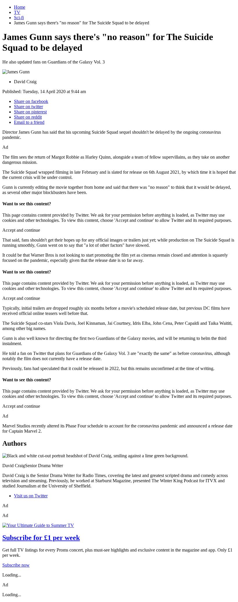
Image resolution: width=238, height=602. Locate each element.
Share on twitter (28, 106)
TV (17, 12)
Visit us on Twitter (31, 495)
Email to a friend (29, 122)
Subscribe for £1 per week (41, 537)
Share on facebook (31, 101)
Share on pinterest (30, 111)
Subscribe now (16, 565)
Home (19, 7)
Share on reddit (28, 117)
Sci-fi (19, 17)
